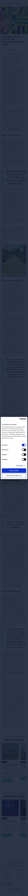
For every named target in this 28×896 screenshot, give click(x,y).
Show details (19, 465)
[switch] (24, 450)
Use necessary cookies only (14, 475)
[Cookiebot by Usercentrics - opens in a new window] (19, 419)
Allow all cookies (14, 470)
